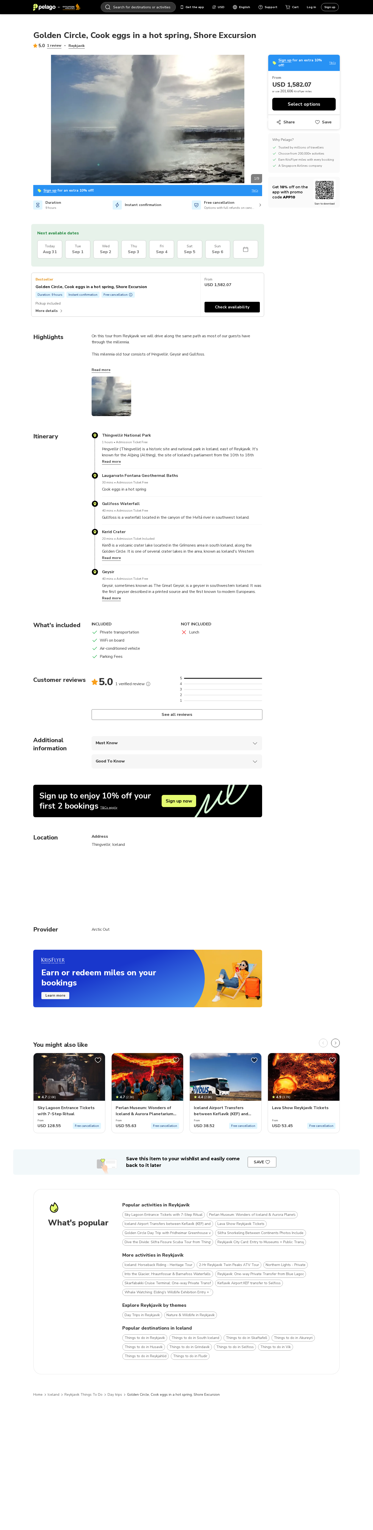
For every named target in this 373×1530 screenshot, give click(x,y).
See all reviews (176, 714)
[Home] (56, 7)
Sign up (329, 7)
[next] (335, 1043)
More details (47, 310)
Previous (29, 119)
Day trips (115, 1394)
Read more (101, 369)
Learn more (55, 995)
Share (289, 122)
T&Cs (255, 190)
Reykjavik (77, 45)
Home (38, 1394)
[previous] (323, 1043)
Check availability (232, 307)
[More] (148, 683)
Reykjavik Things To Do (83, 1394)
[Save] (97, 1060)
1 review (54, 45)
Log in (311, 7)
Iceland (53, 1394)
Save (327, 122)
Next (265, 119)
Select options (304, 104)
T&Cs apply (108, 808)
